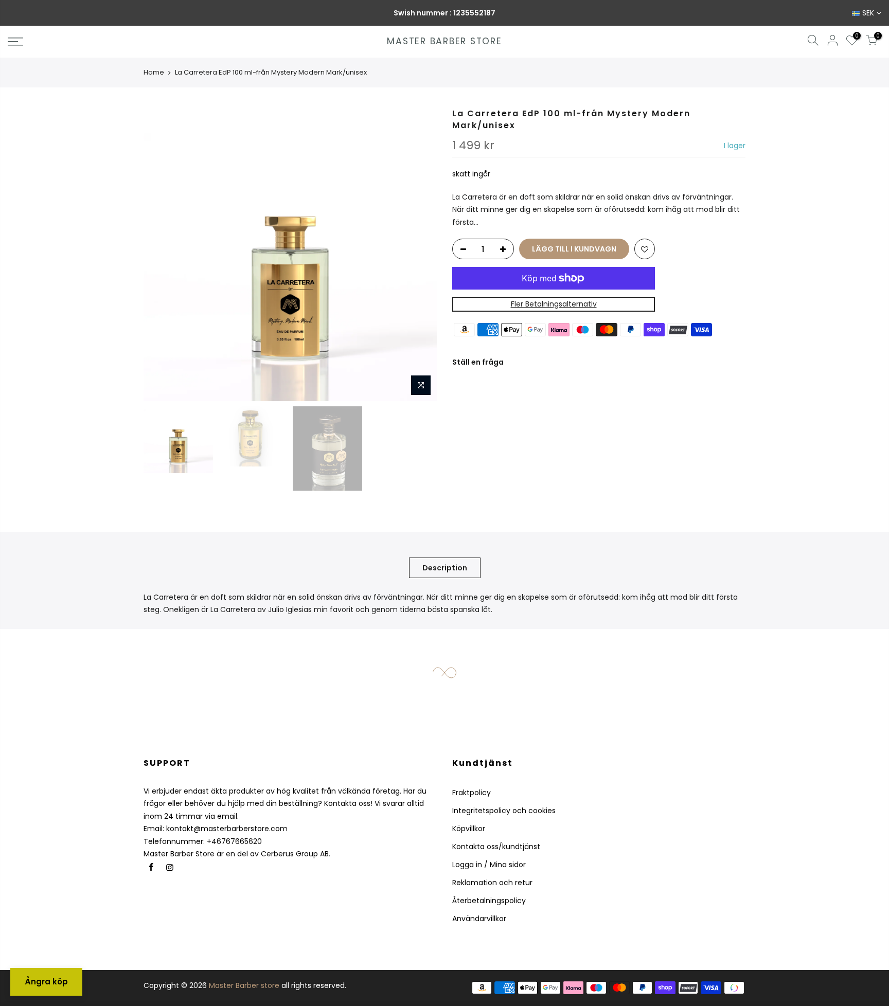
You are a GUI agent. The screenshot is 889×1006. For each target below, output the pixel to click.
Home (154, 72)
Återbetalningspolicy (489, 900)
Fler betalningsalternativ (554, 304)
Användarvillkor (479, 918)
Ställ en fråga (478, 362)
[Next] (419, 254)
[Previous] (161, 254)
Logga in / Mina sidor (489, 864)
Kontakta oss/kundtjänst (496, 846)
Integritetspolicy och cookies (504, 810)
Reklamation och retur (492, 882)
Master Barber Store (444, 41)
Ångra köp (46, 981)
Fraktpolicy (471, 792)
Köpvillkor (468, 828)
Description (444, 568)
